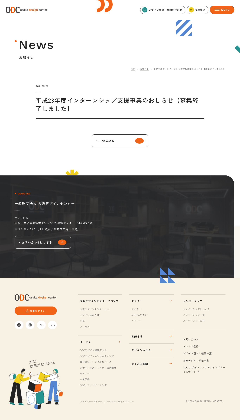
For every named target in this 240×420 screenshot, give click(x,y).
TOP (133, 68)
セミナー (85, 373)
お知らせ (144, 68)
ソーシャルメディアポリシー (119, 401)
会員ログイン (38, 310)
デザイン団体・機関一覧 (197, 353)
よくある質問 (139, 364)
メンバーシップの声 (194, 320)
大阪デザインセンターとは (94, 309)
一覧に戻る (106, 141)
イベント (136, 320)
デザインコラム (141, 350)
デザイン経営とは (89, 315)
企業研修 (85, 379)
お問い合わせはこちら (37, 242)
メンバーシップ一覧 (194, 315)
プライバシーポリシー (91, 401)
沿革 (82, 320)
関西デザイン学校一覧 (196, 360)
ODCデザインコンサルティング (97, 356)
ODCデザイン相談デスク (93, 350)
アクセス (85, 326)
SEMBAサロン (139, 315)
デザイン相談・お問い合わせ (165, 10)
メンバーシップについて (196, 309)
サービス (85, 342)
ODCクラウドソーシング (93, 385)
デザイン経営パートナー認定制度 (98, 367)
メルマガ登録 (191, 346)
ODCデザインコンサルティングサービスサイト (204, 370)
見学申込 (200, 10)
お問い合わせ (191, 339)
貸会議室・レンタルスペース (95, 362)
